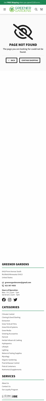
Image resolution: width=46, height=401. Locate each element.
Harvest (5, 337)
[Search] (36, 9)
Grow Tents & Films (9, 324)
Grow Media (6, 330)
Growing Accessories (10, 333)
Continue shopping (29, 60)
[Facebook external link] (4, 300)
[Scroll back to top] (23, 396)
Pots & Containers (9, 366)
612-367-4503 (10, 285)
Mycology (5, 356)
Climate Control (8, 314)
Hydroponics (7, 343)
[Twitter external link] (15, 300)
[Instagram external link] (10, 300)
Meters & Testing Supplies (12, 353)
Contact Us (6, 386)
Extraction (6, 320)
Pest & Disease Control (10, 363)
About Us (5, 383)
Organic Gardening (9, 359)
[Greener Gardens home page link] (20, 9)
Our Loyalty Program (10, 389)
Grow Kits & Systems (10, 327)
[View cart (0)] (41, 9)
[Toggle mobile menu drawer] (4, 9)
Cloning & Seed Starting (11, 317)
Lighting (5, 350)
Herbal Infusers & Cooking (12, 340)
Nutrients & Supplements (11, 369)
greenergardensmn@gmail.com (17, 282)
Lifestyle (5, 346)
